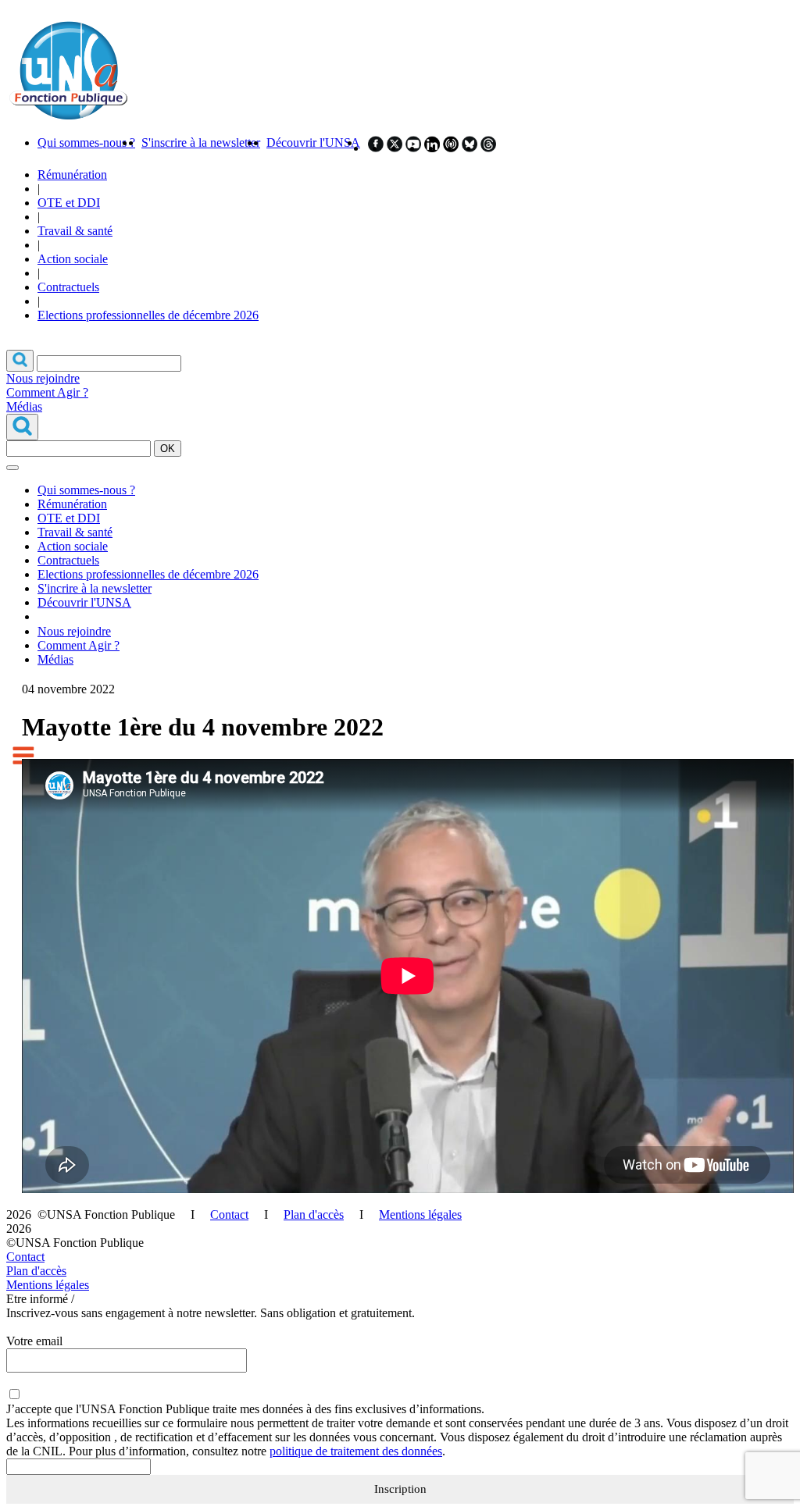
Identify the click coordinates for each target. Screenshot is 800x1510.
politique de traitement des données (356, 1451)
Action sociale (73, 258)
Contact (229, 1214)
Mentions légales (420, 1214)
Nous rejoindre (43, 378)
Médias (24, 406)
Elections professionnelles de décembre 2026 (148, 315)
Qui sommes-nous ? (86, 142)
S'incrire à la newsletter (95, 588)
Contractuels (68, 287)
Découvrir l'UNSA (313, 142)
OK (167, 448)
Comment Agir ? (47, 392)
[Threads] (488, 148)
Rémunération (72, 174)
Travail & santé (75, 230)
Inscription (400, 1489)
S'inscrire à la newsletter (200, 142)
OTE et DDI (69, 202)
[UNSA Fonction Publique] (68, 116)
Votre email (34, 1341)
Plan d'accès (314, 1214)
